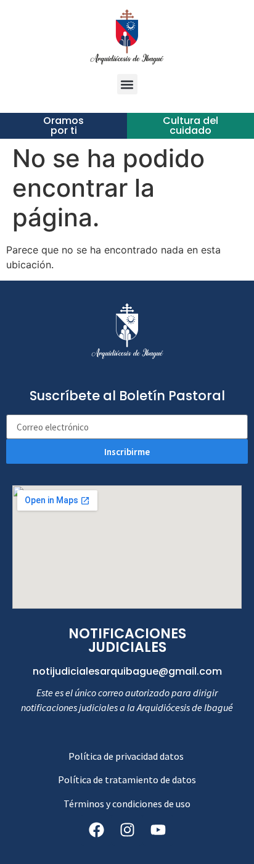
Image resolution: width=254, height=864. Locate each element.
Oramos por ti (63, 125)
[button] (127, 84)
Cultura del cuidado (190, 125)
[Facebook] (96, 830)
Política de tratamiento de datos (127, 779)
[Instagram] (127, 830)
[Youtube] (157, 830)
